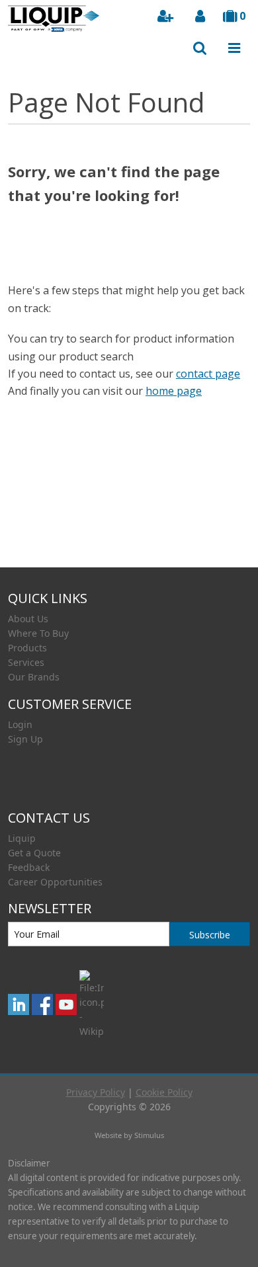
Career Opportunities (55, 882)
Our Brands (34, 677)
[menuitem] (129, 619)
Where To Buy (38, 633)
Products (27, 647)
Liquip (22, 838)
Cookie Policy (164, 1092)
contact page (208, 373)
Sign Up (25, 739)
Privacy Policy (95, 1092)
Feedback (29, 867)
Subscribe (209, 934)
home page (174, 391)
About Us (28, 618)
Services (26, 662)
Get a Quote (34, 852)
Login (20, 724)
